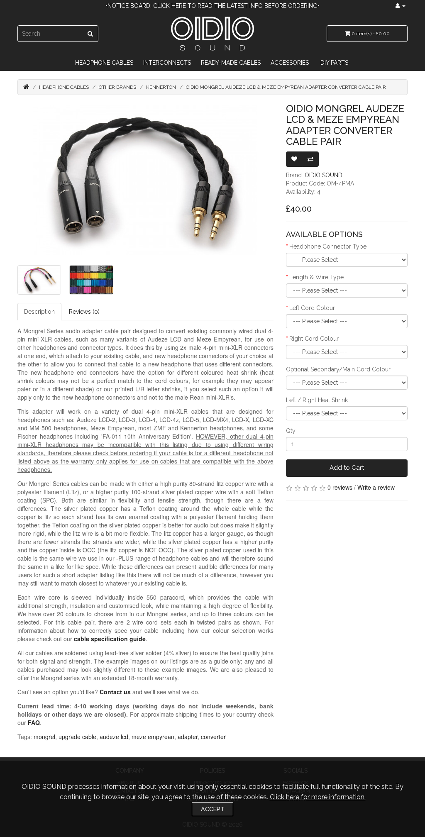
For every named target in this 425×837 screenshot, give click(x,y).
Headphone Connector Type (327, 246)
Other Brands (117, 87)
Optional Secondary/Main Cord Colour (338, 369)
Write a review (376, 487)
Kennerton (161, 87)
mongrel (44, 736)
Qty (291, 430)
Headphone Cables (104, 62)
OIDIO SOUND (323, 175)
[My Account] (400, 5)
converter (213, 736)
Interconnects (167, 62)
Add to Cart (347, 467)
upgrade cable (77, 736)
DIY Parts (334, 62)
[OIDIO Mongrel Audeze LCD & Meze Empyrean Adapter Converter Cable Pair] (145, 180)
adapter (188, 736)
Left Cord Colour (312, 308)
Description (39, 311)
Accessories (290, 62)
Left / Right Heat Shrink (317, 400)
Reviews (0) (84, 311)
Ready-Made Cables (231, 62)
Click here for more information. (318, 797)
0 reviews (339, 487)
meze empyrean (153, 736)
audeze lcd (114, 736)
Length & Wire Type (316, 277)
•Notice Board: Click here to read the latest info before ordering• (212, 5)
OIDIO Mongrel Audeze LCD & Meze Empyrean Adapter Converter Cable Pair (286, 87)
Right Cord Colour (314, 338)
